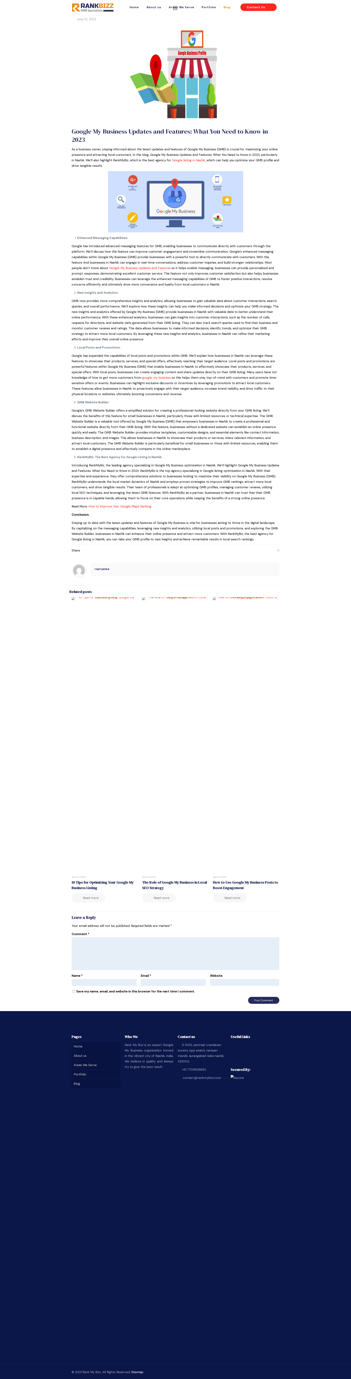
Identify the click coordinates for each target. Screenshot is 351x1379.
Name (77, 976)
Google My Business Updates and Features (140, 268)
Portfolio (80, 1074)
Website (216, 976)
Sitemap (137, 1372)
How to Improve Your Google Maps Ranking (119, 506)
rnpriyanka (102, 569)
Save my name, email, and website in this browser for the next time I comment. (135, 991)
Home (78, 1046)
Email (146, 976)
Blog (77, 1084)
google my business (156, 378)
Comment (80, 934)
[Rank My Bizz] (93, 7)
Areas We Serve (85, 1065)
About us (80, 1056)
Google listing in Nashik (188, 160)
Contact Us (256, 7)
